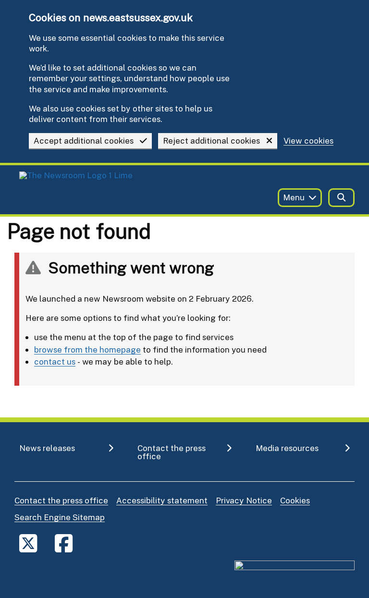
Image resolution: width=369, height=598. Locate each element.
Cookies (295, 500)
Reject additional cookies (211, 140)
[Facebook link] (63, 543)
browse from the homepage (87, 349)
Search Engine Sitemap (59, 517)
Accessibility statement (162, 500)
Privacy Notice (244, 500)
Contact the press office (61, 500)
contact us (54, 361)
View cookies (308, 141)
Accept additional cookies (84, 140)
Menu (294, 197)
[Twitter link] (28, 543)
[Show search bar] (341, 197)
